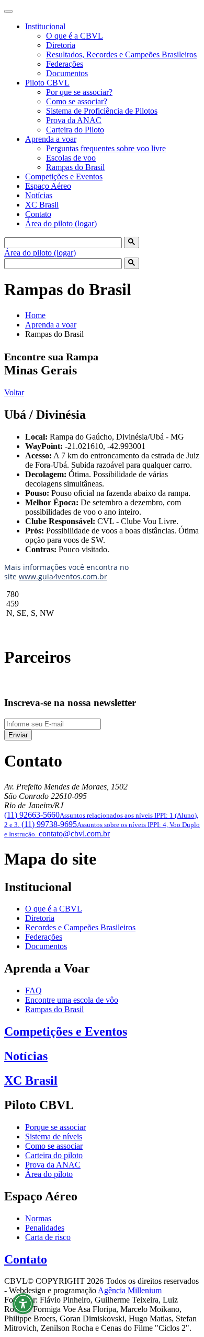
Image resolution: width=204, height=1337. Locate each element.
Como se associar (54, 1145)
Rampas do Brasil (75, 167)
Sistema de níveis (53, 1136)
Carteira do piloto (54, 1155)
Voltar (14, 392)
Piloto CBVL (47, 82)
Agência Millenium (130, 1290)
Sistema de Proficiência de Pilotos (101, 110)
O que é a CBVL (74, 35)
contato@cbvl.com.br (74, 833)
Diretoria (60, 45)
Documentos (67, 73)
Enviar (18, 735)
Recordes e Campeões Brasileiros (80, 927)
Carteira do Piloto (75, 129)
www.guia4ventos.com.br (63, 576)
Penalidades (44, 1227)
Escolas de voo (71, 157)
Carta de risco (48, 1237)
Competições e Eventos (64, 176)
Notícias (38, 195)
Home (35, 315)
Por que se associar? (79, 92)
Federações (64, 63)
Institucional (45, 26)
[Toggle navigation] (8, 11)
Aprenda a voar (50, 139)
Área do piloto (49, 1174)
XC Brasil (42, 204)
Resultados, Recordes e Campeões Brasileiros (121, 54)
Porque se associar (55, 1127)
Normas (38, 1218)
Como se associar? (76, 101)
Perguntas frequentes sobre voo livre (106, 148)
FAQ (33, 990)
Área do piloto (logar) (61, 223)
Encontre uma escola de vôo (71, 999)
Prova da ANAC (73, 120)
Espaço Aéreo (48, 185)
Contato (38, 214)
